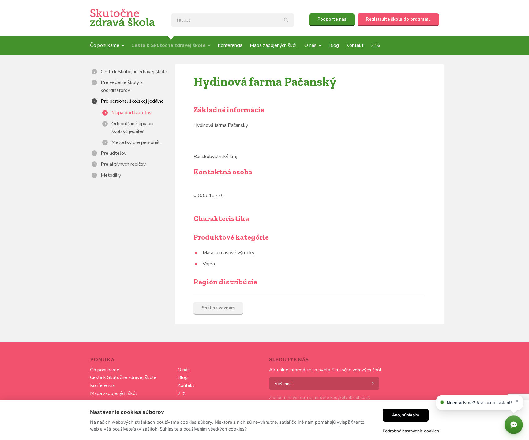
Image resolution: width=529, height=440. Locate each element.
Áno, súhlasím (405, 414)
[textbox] (232, 20)
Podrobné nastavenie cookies (411, 430)
